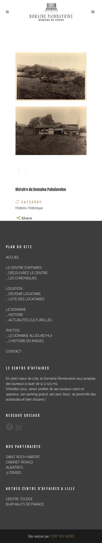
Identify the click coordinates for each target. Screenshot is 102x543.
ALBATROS (14, 467)
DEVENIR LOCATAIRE (25, 294)
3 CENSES (13, 473)
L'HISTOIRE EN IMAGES (26, 341)
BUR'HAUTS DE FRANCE (25, 504)
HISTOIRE (16, 315)
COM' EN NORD (62, 536)
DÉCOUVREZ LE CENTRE (28, 273)
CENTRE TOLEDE (19, 499)
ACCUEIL (12, 257)
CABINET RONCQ (19, 462)
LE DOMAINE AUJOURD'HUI (30, 336)
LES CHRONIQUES (23, 278)
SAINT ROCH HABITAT (23, 457)
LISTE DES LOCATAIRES (26, 299)
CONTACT (14, 351)
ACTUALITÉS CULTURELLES (30, 320)
